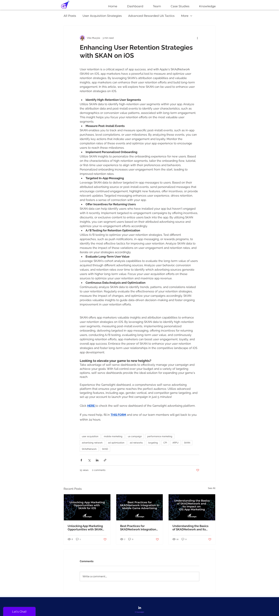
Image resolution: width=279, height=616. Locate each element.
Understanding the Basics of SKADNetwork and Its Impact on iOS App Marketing (190, 527)
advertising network (92, 442)
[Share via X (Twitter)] (89, 460)
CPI (165, 442)
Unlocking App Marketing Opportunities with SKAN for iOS (85, 527)
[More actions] (197, 38)
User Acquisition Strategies (102, 16)
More (184, 16)
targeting (153, 442)
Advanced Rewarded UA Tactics (151, 16)
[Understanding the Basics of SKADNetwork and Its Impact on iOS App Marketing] (192, 507)
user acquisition (90, 436)
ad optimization (116, 442)
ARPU (175, 442)
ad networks (136, 442)
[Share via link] (105, 460)
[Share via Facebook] (81, 460)
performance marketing (159, 436)
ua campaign (135, 436)
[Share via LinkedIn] (97, 460)
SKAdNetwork (89, 449)
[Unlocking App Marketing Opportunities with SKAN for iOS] (87, 507)
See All (211, 488)
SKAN (187, 442)
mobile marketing (113, 436)
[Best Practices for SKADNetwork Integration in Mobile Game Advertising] (139, 507)
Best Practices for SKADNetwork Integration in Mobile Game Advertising (139, 527)
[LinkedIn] (140, 608)
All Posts (70, 16)
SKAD (105, 449)
